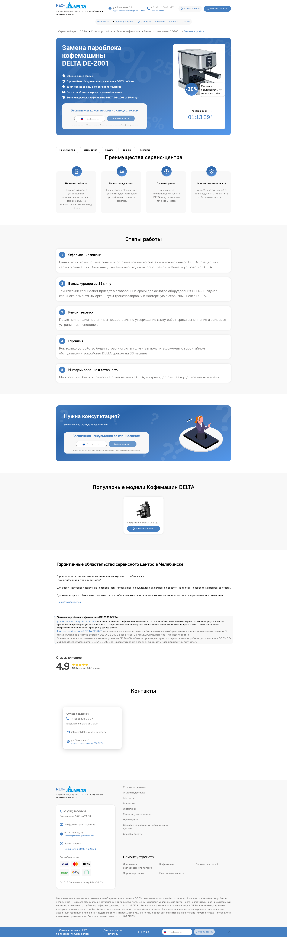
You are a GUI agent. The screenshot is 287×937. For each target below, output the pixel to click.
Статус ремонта (192, 8)
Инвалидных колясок (171, 873)
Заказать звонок (218, 8)
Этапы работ (90, 149)
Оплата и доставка (134, 792)
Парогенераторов (133, 873)
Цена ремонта (144, 21)
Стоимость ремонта (134, 787)
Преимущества (67, 149)
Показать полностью (69, 601)
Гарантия (126, 149)
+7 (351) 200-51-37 (162, 7)
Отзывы (186, 21)
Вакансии (160, 21)
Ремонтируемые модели (137, 814)
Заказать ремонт (145, 528)
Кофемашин (166, 864)
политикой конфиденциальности (126, 125)
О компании (103, 21)
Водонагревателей (207, 864)
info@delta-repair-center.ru (79, 824)
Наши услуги (130, 819)
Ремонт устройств (124, 21)
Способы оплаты (132, 833)
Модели (109, 149)
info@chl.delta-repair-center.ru (88, 731)
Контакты (173, 21)
